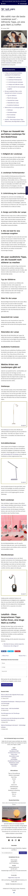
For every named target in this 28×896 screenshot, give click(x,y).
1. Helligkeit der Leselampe (14, 77)
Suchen (14, 796)
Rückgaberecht (14, 788)
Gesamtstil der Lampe (12, 100)
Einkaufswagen (23, 3)
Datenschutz (14, 784)
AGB (14, 782)
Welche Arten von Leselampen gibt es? (14, 107)
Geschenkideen (14, 759)
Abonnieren (23, 853)
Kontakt (14, 779)
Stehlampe (10, 110)
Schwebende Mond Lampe (14, 752)
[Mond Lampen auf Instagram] (15, 840)
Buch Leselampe (11, 114)
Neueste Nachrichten (14, 800)
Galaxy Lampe (14, 754)
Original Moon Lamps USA (14, 877)
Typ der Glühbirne (11, 95)
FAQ (14, 781)
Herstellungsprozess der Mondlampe (10, 713)
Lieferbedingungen (14, 786)
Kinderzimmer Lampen (14, 762)
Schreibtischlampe (12, 112)
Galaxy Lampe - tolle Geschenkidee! (10, 708)
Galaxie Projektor (14, 764)
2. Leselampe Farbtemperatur (14, 79)
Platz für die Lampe (12, 98)
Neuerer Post (22, 655)
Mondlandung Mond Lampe (14, 761)
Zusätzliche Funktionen (13, 105)
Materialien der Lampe (13, 102)
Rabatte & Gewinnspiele (14, 775)
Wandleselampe (11, 117)
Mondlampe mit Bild (14, 751)
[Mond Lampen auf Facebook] (9, 840)
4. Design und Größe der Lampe (15, 84)
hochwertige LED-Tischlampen (11, 454)
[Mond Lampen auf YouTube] (19, 840)
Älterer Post (5, 655)
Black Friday (14, 777)
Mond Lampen (16, 888)
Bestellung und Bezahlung (14, 790)
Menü (4, 3)
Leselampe (8, 62)
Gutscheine (14, 766)
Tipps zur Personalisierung (14, 773)
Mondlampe (14, 749)
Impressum (14, 792)
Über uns (14, 794)
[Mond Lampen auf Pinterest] (12, 840)
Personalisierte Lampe (14, 756)
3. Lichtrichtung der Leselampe (15, 82)
